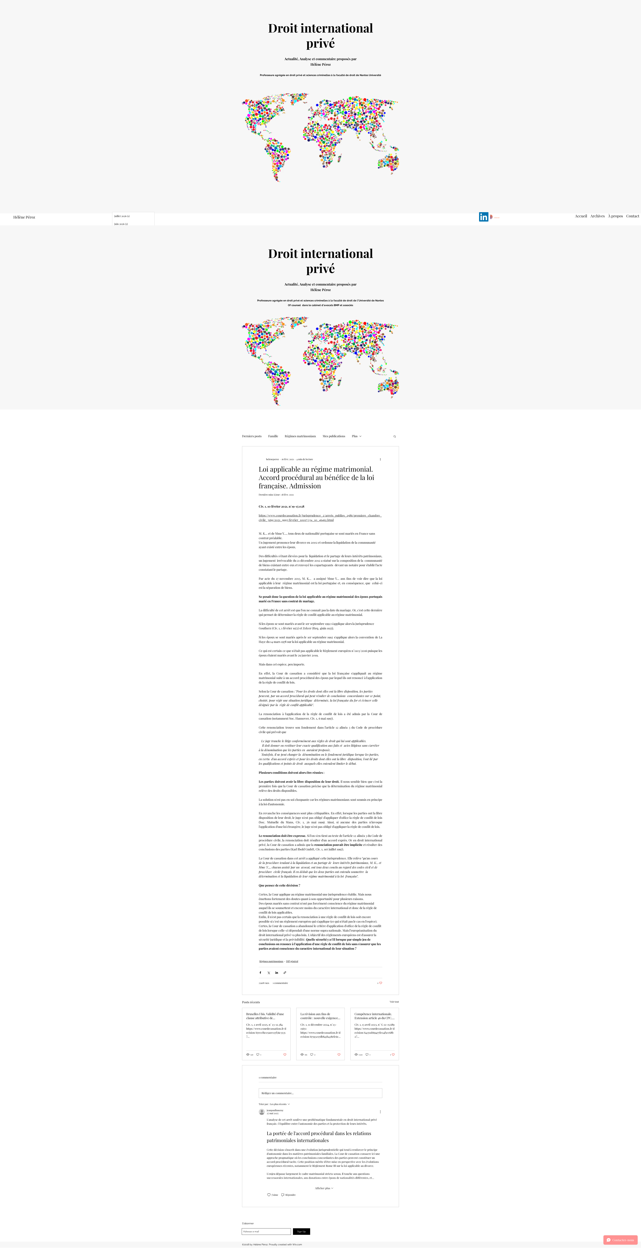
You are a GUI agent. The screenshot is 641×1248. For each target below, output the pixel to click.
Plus (355, 436)
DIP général (292, 961)
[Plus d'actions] (380, 459)
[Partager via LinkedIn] (276, 972)
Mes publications (334, 436)
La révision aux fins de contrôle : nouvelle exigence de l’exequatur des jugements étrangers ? (319, 1016)
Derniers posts (252, 436)
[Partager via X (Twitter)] (268, 972)
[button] (394, 436)
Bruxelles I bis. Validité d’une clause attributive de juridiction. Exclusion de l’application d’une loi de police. (265, 1016)
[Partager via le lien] (284, 972)
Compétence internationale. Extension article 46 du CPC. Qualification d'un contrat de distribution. (373, 1016)
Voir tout (394, 1001)
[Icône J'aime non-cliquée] (269, 1195)
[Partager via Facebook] (260, 972)
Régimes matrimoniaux (300, 436)
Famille (273, 436)
